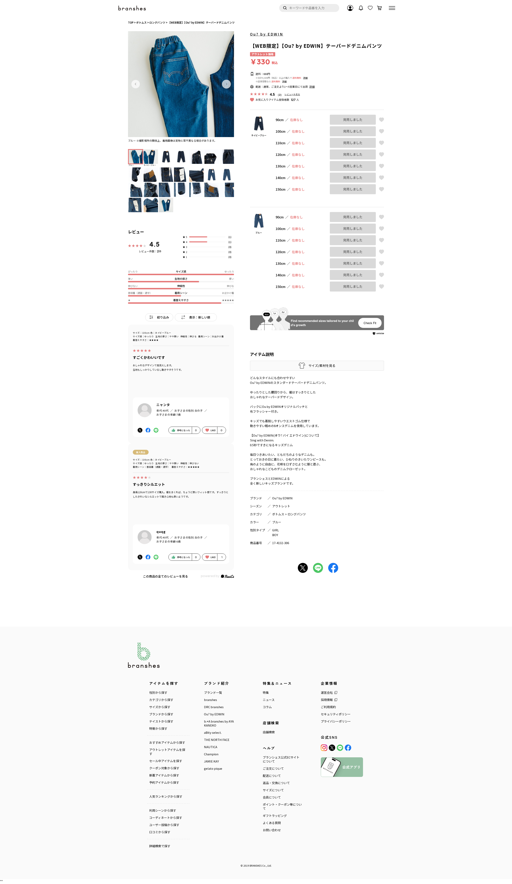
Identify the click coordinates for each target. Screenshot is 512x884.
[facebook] (348, 748)
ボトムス (278, 514)
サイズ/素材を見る (321, 365)
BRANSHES (256, 865)
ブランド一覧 (213, 693)
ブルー (276, 522)
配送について (272, 776)
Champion (211, 754)
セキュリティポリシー (336, 714)
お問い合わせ (272, 830)
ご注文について (273, 769)
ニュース (269, 700)
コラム (267, 707)
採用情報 (327, 700)
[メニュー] (392, 8)
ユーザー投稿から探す (164, 825)
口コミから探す (159, 832)
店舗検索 (269, 732)
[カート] (379, 8)
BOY (275, 535)
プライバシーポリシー (336, 721)
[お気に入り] (370, 8)
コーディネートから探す (165, 818)
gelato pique (213, 769)
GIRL (275, 530)
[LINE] (340, 748)
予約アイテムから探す (164, 782)
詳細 (305, 77)
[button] (135, 84)
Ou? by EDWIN (266, 34)
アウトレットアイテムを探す (167, 752)
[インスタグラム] (324, 748)
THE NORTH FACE (216, 740)
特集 (266, 693)
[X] (332, 748)
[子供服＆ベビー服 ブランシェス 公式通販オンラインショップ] (132, 8)
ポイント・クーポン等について (282, 806)
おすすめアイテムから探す (167, 743)
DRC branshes (214, 707)
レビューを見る (292, 94)
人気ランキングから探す (165, 796)
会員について (272, 797)
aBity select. (213, 733)
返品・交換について (276, 783)
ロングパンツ (297, 514)
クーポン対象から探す (164, 768)
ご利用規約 (328, 707)
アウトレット (281, 506)
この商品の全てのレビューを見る (165, 576)
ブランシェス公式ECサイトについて (281, 759)
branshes (210, 700)
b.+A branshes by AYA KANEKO (219, 723)
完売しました (352, 119)
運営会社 (327, 693)
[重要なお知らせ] (361, 8)
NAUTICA (210, 747)
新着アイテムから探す (164, 775)
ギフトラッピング (275, 816)
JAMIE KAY (211, 761)
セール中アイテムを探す (165, 761)
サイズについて (273, 790)
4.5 (154, 244)
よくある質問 (272, 823)
